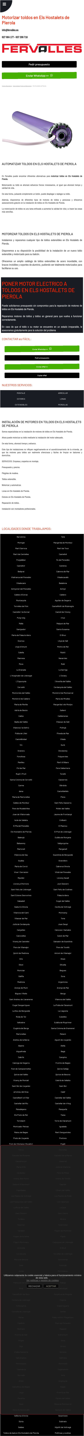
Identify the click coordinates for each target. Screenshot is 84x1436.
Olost (21, 964)
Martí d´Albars (63, 762)
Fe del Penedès (63, 560)
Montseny (63, 912)
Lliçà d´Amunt (21, 646)
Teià (63, 537)
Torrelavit (21, 1121)
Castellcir (21, 566)
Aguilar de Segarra (63, 600)
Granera (21, 751)
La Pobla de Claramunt (63, 1005)
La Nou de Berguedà (21, 1011)
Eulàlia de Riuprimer (63, 1022)
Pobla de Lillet (21, 733)
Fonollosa (21, 756)
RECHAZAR (34, 1286)
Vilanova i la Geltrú (21, 727)
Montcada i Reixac (21, 1126)
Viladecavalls (62, 577)
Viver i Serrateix (21, 872)
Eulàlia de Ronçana (63, 837)
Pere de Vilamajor (21, 947)
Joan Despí (63, 924)
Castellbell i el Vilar (21, 1097)
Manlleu (21, 762)
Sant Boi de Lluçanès (21, 1086)
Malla (21, 623)
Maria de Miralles (63, 698)
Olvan (63, 959)
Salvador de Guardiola (62, 941)
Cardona (62, 566)
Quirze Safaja (62, 1069)
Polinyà (63, 727)
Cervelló (21, 687)
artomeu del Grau (21, 1092)
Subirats (63, 1421)
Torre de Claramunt (63, 1121)
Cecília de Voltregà (63, 907)
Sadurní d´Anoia (21, 907)
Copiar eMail (42, 375)
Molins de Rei (63, 646)
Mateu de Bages (21, 1132)
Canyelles (21, 930)
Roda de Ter (21, 1016)
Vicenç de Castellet (21, 941)
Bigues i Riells (21, 993)
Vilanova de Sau (21, 855)
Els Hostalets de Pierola (21, 831)
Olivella (63, 964)
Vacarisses (63, 1415)
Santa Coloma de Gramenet (63, 1028)
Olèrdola (62, 785)
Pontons (63, 1138)
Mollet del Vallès (63, 808)
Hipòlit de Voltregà (63, 1427)
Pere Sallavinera (63, 768)
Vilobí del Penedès (63, 872)
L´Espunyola (21, 681)
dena (21, 791)
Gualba (21, 860)
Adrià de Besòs (21, 710)
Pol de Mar (21, 768)
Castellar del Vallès (63, 1097)
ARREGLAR (63, 393)
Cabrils (21, 1057)
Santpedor (21, 629)
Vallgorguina (63, 843)
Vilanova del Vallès (63, 999)
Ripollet (21, 878)
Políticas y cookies (63, 1433)
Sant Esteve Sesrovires (21, 895)
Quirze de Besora (63, 1074)
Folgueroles (63, 756)
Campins (63, 1057)
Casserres (63, 779)
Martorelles (21, 1034)
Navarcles (63, 658)
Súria (21, 1421)
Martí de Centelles (21, 554)
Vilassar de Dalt (63, 722)
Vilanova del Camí (21, 912)
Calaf (63, 1092)
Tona (63, 918)
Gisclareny (62, 751)
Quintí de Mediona (21, 953)
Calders (63, 594)
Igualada (62, 1126)
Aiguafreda (21, 1051)
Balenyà (21, 837)
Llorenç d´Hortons (21, 883)
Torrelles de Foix (21, 606)
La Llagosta (63, 1011)
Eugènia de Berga (21, 1028)
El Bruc (63, 635)
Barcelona (21, 537)
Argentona (62, 982)
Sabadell (21, 901)
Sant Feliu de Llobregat (21, 889)
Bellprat (21, 571)
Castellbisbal (21, 739)
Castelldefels (62, 791)
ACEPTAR (51, 1286)
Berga (63, 993)
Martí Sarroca (21, 548)
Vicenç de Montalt (21, 1080)
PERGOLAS (63, 404)
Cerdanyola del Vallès (63, 687)
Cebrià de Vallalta (62, 1080)
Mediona (21, 982)
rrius (63, 618)
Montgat (21, 542)
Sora (63, 976)
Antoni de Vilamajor (62, 953)
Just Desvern (63, 883)
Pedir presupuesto (39, 64)
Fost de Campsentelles (21, 1069)
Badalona (63, 583)
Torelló (63, 774)
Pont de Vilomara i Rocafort (21, 1144)
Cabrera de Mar (62, 571)
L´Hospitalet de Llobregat (21, 675)
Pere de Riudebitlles (21, 808)
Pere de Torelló (62, 947)
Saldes (21, 1427)
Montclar (21, 970)
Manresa (21, 658)
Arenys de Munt (21, 988)
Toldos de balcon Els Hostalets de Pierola (21, 1433)
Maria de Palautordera (21, 635)
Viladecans (21, 583)
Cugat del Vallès (63, 901)
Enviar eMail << (42, 366)
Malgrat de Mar (63, 623)
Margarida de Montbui (62, 542)
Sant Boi (63, 1086)
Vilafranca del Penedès (21, 577)
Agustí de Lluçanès (63, 1040)
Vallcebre (21, 1022)
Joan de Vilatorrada (21, 814)
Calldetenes (63, 716)
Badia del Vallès (21, 722)
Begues (63, 970)
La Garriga (63, 670)
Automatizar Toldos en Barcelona (22, 86)
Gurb (63, 745)
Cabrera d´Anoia (63, 866)
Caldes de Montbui (21, 803)
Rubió (62, 652)
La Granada (21, 670)
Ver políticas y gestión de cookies (42, 1280)
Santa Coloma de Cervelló (21, 779)
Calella (21, 652)
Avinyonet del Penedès (21, 589)
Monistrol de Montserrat (62, 693)
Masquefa (63, 1109)
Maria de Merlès (21, 704)
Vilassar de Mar (21, 918)
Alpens (21, 1045)
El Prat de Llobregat (63, 831)
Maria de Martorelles (21, 797)
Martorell (21, 849)
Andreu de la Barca (21, 1040)
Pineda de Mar (63, 733)
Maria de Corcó (21, 866)
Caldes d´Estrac (21, 594)
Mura (21, 664)
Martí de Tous (63, 548)
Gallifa (21, 976)
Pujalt (62, 1144)
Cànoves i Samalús (63, 930)
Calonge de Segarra (21, 1063)
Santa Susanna (62, 629)
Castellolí (63, 554)
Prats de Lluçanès (21, 1138)
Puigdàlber (21, 560)
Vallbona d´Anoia (21, 1415)
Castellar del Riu (21, 1103)
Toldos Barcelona (7, 86)
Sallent (63, 710)
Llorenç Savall (63, 878)
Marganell (63, 849)
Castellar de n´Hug (63, 1103)
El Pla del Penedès (21, 826)
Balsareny (21, 843)
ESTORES (21, 399)
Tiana (63, 1115)
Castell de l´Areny (62, 612)
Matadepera (21, 1109)
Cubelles (63, 1016)
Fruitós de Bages (63, 1063)
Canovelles (21, 936)
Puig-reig (21, 618)
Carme (21, 785)
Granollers (63, 860)
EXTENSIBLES (21, 404)
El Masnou (63, 826)
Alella (63, 1045)
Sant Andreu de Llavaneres (21, 999)
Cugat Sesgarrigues (21, 1005)
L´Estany (63, 675)
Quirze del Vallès (21, 1074)
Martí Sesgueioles (63, 1132)
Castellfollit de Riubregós (63, 606)
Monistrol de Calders (21, 698)
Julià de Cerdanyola (21, 924)
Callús (21, 716)
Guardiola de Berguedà (63, 855)
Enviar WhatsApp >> (37, 75)
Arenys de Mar (63, 988)
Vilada (63, 739)
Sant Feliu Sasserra (62, 803)
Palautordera (63, 895)
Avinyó (63, 589)
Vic (21, 745)
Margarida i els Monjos (63, 704)
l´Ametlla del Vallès (63, 681)
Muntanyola (21, 600)
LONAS (63, 399)
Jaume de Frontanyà (63, 814)
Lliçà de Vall (63, 641)
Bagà (63, 1051)
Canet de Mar (63, 936)
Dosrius (21, 641)
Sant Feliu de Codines (62, 889)
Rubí (63, 664)
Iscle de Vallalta (21, 820)
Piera (63, 797)
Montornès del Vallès (21, 693)
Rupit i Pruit (21, 774)
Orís (21, 959)
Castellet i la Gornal (21, 612)
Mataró (63, 1034)
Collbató (62, 820)
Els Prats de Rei (21, 1115)
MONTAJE (21, 393)
